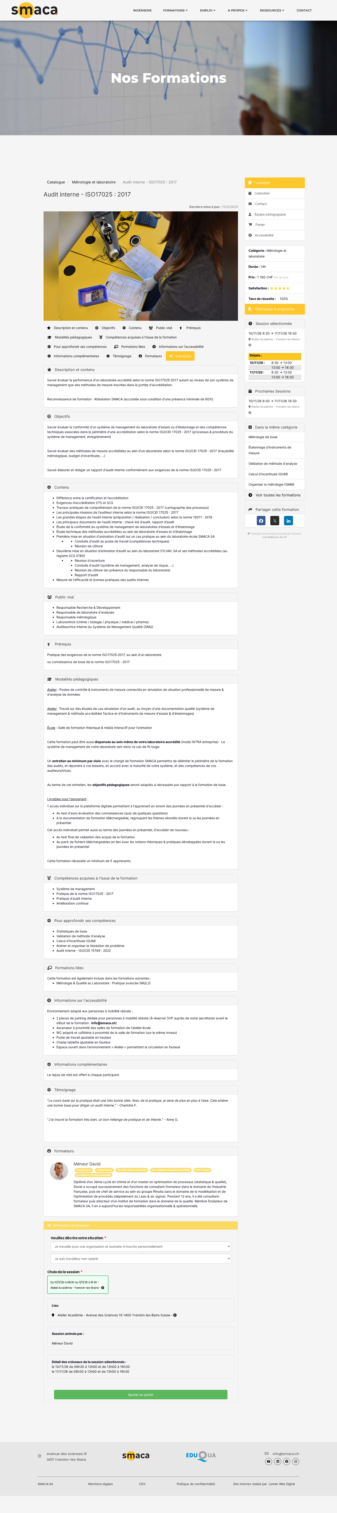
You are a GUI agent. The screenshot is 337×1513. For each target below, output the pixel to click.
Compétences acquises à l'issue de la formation (141, 337)
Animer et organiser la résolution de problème (90, 946)
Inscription (183, 356)
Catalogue (56, 182)
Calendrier (262, 193)
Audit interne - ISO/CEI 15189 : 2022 (83, 950)
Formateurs (153, 356)
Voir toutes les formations (277, 495)
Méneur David (87, 1164)
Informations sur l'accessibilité (181, 347)
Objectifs (108, 328)
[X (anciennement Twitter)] (274, 520)
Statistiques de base (71, 931)
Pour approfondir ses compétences (80, 347)
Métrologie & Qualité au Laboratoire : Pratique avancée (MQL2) (103, 983)
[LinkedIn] (288, 520)
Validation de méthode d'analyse (80, 936)
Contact (304, 10)
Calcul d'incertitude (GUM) (76, 941)
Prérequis (193, 328)
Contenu (134, 328)
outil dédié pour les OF (274, 537)
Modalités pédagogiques (73, 337)
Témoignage (121, 356)
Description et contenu (70, 328)
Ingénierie (142, 10)
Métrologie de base (263, 437)
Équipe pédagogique (270, 214)
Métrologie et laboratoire (94, 182)
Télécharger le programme (274, 309)
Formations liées (132, 347)
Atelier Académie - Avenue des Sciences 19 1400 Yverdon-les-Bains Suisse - (115, 1315)
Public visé (163, 328)
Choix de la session (63, 1272)
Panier (260, 225)
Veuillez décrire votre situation (77, 1238)
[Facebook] (261, 520)
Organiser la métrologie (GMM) (271, 484)
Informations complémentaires (76, 356)
